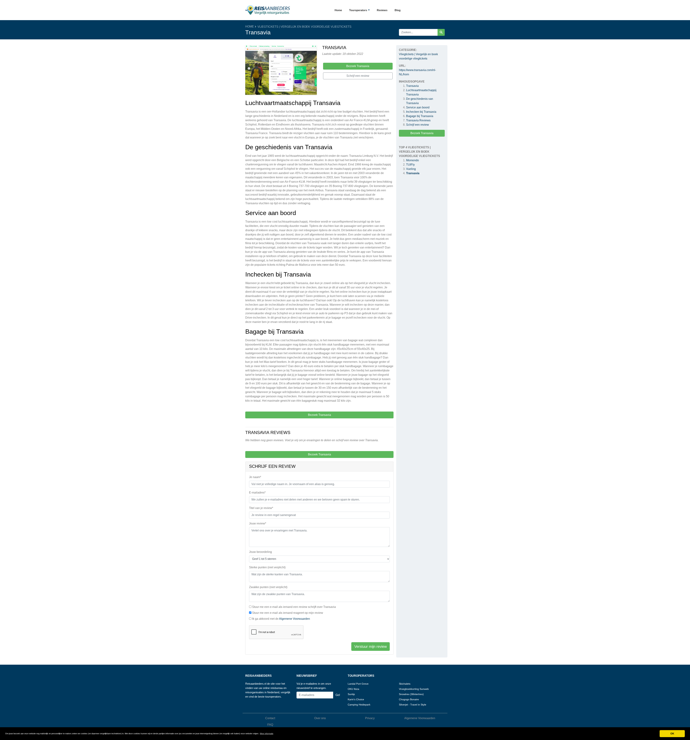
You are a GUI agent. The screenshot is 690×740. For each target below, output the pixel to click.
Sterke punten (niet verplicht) (267, 567)
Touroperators (358, 10)
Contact (270, 718)
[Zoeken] (441, 32)
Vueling (411, 168)
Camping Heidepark (359, 704)
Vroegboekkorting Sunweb (414, 689)
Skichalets (404, 683)
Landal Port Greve (358, 683)
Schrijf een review (417, 124)
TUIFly (410, 164)
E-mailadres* (257, 492)
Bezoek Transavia (421, 133)
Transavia (412, 85)
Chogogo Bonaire (409, 699)
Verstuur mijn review (370, 646)
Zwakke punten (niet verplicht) (268, 587)
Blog (398, 10)
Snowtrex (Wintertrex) (411, 694)
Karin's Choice (356, 699)
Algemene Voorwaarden (294, 618)
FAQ (270, 724)
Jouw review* (257, 523)
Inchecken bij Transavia (421, 111)
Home (338, 10)
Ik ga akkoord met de (281, 618)
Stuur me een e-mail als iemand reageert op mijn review (287, 612)
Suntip (351, 694)
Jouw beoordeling (260, 551)
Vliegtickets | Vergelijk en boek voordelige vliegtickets (304, 26)
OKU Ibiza (353, 689)
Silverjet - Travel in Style (412, 704)
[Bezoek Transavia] (281, 70)
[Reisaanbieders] (267, 10)
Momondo (412, 160)
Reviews (382, 10)
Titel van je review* (261, 508)
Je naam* (255, 477)
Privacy (370, 718)
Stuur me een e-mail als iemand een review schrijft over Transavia (294, 606)
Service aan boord (417, 107)
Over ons (320, 718)
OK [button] (672, 733)
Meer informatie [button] (266, 733)
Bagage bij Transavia (419, 116)
